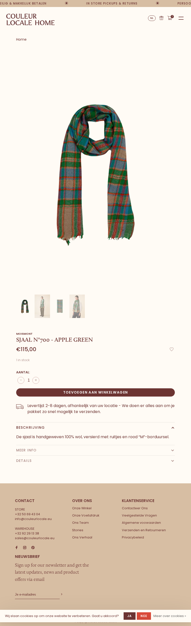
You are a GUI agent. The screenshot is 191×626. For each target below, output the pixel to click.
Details (24, 460)
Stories (77, 530)
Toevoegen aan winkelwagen (95, 392)
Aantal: (23, 372)
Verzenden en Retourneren (144, 530)
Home (21, 39)
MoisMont (24, 334)
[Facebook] (16, 548)
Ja (129, 616)
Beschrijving (30, 427)
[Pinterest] (33, 548)
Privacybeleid (133, 537)
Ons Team (80, 523)
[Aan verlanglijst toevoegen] (172, 350)
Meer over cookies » (169, 616)
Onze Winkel (82, 508)
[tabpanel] (95, 171)
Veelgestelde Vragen (139, 515)
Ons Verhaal (82, 537)
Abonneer (61, 594)
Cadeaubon (161, 17)
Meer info (26, 450)
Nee (144, 616)
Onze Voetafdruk (85, 515)
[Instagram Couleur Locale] (24, 548)
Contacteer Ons (135, 508)
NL (152, 18)
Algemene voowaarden (141, 523)
